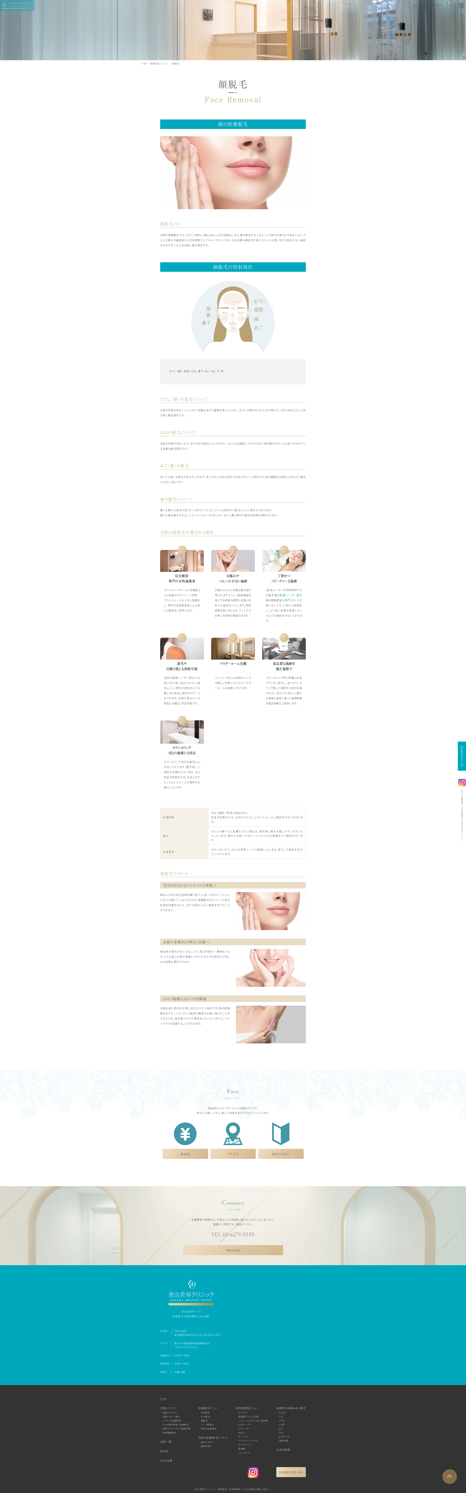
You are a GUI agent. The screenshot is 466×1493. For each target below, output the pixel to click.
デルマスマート (245, 1444)
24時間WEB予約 (291, 1472)
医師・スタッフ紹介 (171, 1416)
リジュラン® (244, 1452)
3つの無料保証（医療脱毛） (176, 1424)
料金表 (164, 1451)
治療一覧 (166, 1441)
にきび (282, 1424)
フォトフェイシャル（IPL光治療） (253, 1420)
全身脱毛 (205, 1412)
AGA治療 (166, 1460)
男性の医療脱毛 (209, 1428)
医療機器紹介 (170, 1432)
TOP (144, 63)
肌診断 (241, 1448)
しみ (281, 1416)
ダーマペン (243, 1436)
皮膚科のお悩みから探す (291, 1408)
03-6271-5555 (181, 1355)
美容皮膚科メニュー (247, 1408)
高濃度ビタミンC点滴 (248, 1416)
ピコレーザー (244, 1428)
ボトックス (242, 1412)
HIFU (241, 1432)
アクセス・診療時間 (172, 1420)
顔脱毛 (175, 63)
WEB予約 (233, 1250)
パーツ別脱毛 (207, 1424)
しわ (281, 1428)
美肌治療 (283, 1440)
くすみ (282, 1420)
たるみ (282, 1412)
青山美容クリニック (204, 1489)
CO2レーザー (245, 1424)
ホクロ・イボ (284, 1436)
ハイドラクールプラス (248, 1440)
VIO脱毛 (205, 1416)
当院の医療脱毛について (213, 1437)
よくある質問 (283, 1449)
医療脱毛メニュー (159, 63)
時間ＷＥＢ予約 (462, 756)
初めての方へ (207, 1442)
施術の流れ (206, 1446)
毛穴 (281, 1432)
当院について (168, 1408)
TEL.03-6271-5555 (427, 5)
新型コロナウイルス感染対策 (177, 1428)
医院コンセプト (170, 1412)
